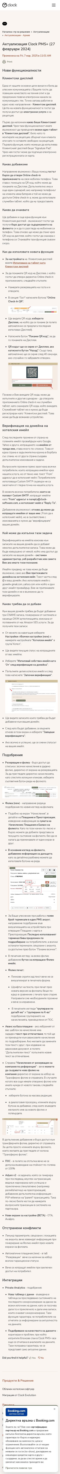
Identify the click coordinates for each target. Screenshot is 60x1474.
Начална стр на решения (16, 31)
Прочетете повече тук (19, 1468)
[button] (4, 26)
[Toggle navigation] (54, 5)
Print (9, 61)
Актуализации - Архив (17, 35)
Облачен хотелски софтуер (18, 1389)
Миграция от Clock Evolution (19, 1395)
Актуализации (41, 31)
